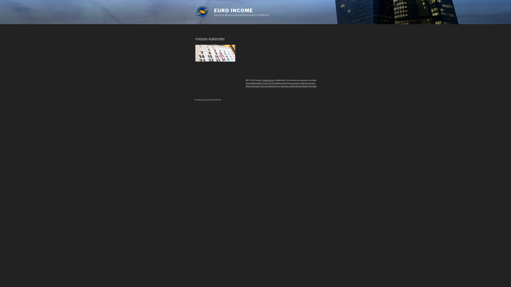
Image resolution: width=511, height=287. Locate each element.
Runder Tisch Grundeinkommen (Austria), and (272, 86)
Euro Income (233, 10)
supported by (268, 80)
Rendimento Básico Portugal (304, 86)
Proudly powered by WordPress (208, 100)
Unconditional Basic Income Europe (261, 83)
